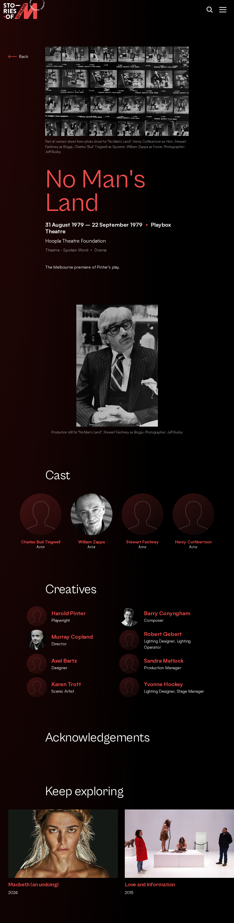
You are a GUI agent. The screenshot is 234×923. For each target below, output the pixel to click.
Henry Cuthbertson (193, 541)
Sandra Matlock (163, 660)
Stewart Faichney (142, 541)
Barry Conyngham (167, 613)
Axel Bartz (64, 660)
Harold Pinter (68, 613)
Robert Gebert (163, 633)
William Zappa (91, 541)
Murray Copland (72, 636)
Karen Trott (66, 684)
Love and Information (150, 885)
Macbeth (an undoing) (33, 885)
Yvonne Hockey (163, 684)
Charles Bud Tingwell (40, 541)
